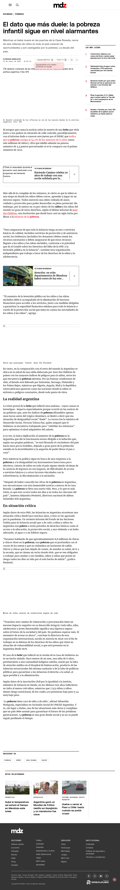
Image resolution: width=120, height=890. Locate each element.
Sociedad (7, 14)
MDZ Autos (40, 861)
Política (39, 840)
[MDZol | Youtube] (101, 876)
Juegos (64, 855)
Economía (15, 848)
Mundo (14, 855)
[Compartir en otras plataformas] (77, 59)
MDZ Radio (65, 851)
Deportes (40, 847)
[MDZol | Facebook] (89, 876)
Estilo (13, 858)
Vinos (13, 862)
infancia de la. (26, 216)
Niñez (18, 760)
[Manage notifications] (114, 879)
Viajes (38, 858)
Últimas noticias (17, 844)
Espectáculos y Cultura (45, 851)
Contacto (89, 848)
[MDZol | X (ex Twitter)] (107, 876)
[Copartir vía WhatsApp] (71, 59)
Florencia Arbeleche (12, 59)
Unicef (44, 760)
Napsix (64, 862)
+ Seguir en (60, 60)
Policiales (15, 851)
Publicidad (90, 844)
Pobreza (7, 760)
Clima (63, 844)
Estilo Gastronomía (43, 854)
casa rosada (31, 760)
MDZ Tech (65, 858)
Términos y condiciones (95, 857)
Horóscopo (65, 848)
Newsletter (40, 865)
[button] (10, 5)
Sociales (14, 865)
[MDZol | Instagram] (95, 876)
